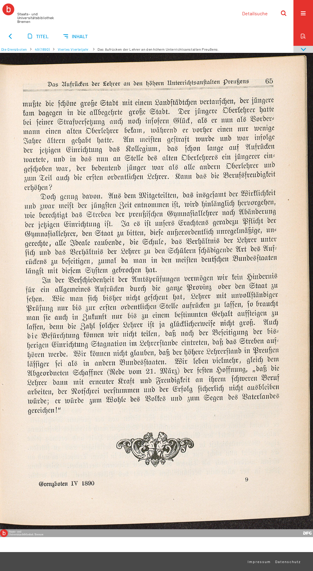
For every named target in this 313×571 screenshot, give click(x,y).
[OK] (283, 13)
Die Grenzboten (14, 49)
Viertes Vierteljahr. (74, 49)
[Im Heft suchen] (303, 36)
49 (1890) (42, 49)
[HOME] (28, 13)
